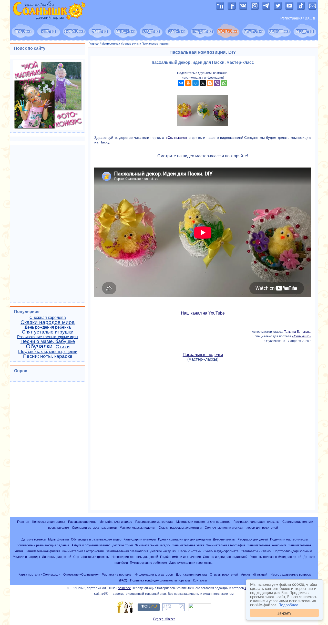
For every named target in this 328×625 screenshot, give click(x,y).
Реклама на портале (116, 574)
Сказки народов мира (47, 322)
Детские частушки (163, 551)
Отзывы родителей (224, 574)
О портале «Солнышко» (81, 574)
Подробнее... (290, 605)
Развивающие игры (82, 522)
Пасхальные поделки (155, 43)
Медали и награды (26, 556)
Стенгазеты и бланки (256, 551)
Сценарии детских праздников (94, 527)
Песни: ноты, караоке (48, 356)
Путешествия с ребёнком (148, 562)
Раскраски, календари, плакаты (256, 522)
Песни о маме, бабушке (47, 341)
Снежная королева (47, 317)
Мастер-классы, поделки (138, 527)
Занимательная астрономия (83, 551)
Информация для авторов (154, 574)
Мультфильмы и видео (115, 522)
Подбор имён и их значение (180, 556)
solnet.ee (124, 588)
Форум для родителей (262, 527)
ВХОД (310, 18)
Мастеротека (109, 43)
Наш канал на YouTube (203, 313)
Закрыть (284, 613)
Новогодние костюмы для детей (134, 556)
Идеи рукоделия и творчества (190, 562)
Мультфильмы (58, 539)
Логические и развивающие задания (42, 545)
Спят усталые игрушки (48, 332)
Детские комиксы (34, 539)
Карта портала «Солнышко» (39, 574)
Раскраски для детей (253, 539)
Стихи (63, 346)
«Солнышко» (176, 138)
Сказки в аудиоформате (221, 551)
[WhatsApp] (224, 83)
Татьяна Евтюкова (297, 332)
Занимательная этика (188, 545)
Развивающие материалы (154, 522)
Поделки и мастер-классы (289, 539)
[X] (203, 83)
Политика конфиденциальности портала (160, 580)
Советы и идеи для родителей (225, 556)
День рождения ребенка (48, 327)
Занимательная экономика (267, 545)
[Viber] (217, 83)
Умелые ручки (130, 43)
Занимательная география (225, 545)
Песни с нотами (189, 551)
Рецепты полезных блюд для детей (275, 556)
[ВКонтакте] (181, 83)
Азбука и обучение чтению (90, 545)
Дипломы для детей (56, 556)
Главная (94, 43)
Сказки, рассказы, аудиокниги (180, 527)
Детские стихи (122, 545)
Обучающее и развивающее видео (96, 539)
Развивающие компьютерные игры (47, 337)
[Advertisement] (203, 436)
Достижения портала (191, 574)
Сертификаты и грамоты (91, 556)
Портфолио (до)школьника (293, 551)
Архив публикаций (254, 574)
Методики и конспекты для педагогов (203, 522)
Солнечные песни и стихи (224, 527)
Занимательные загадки (152, 545)
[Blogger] (210, 83)
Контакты (200, 580)
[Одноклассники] (188, 83)
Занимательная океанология (127, 551)
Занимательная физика (43, 551)
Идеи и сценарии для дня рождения (184, 539)
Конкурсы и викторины (48, 522)
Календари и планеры (140, 539)
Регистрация (291, 18)
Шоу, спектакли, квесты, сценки (47, 351)
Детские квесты (224, 539)
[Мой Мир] (195, 83)
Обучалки (39, 346)
